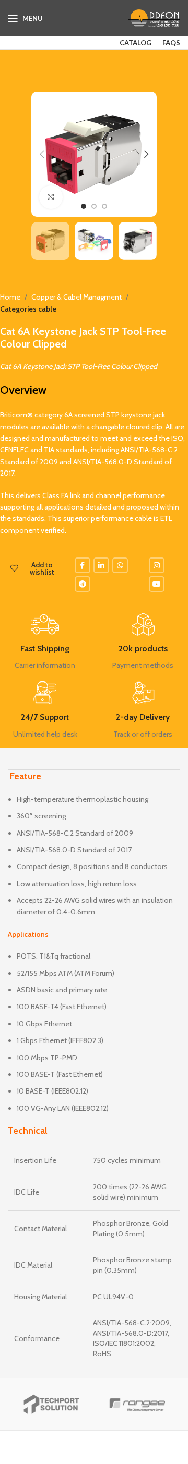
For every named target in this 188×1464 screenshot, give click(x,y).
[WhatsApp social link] (120, 565)
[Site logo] (154, 17)
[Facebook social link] (82, 565)
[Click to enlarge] (51, 197)
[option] (83, 206)
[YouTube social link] (156, 584)
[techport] (51, 1404)
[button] (41, 154)
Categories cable (28, 309)
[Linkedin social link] (101, 565)
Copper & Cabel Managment (76, 297)
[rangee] (137, 1404)
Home (10, 297)
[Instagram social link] (156, 565)
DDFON (76, 1447)
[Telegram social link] (82, 584)
